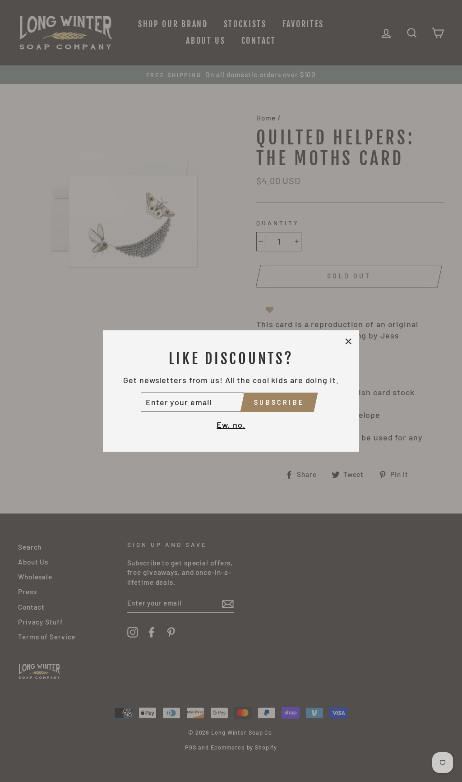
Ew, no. (231, 425)
